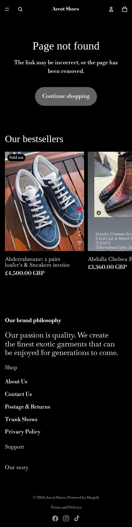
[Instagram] (66, 518)
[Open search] (20, 9)
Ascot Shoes (56, 497)
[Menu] (7, 9)
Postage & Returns (27, 406)
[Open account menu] (111, 9)
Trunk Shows (21, 419)
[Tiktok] (76, 518)
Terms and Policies (66, 507)
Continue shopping (66, 96)
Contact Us (18, 394)
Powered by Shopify (83, 497)
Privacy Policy (23, 431)
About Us (16, 381)
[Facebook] (55, 518)
